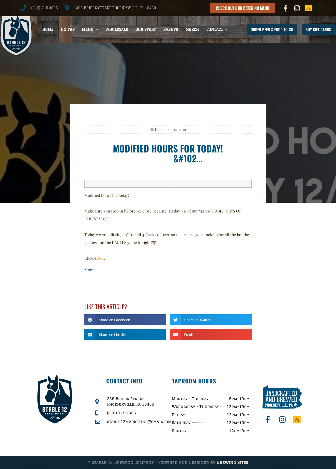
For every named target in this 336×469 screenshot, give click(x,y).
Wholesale (117, 29)
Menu (87, 29)
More (89, 269)
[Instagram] (297, 8)
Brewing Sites (232, 462)
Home (48, 29)
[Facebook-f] (285, 8)
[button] (125, 319)
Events (170, 29)
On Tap (68, 29)
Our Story (146, 29)
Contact (214, 29)
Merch (192, 29)
